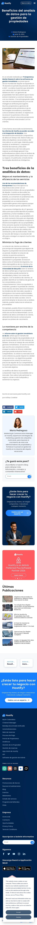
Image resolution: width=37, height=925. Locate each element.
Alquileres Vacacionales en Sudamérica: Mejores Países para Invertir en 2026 (23, 598)
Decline (18, 917)
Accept (18, 912)
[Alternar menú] (34, 3)
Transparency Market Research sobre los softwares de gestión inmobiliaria (18, 79)
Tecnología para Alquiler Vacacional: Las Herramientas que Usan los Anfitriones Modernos (24, 607)
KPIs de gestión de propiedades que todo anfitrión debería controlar (23, 616)
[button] (8, 407)
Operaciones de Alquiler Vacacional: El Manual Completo (22, 633)
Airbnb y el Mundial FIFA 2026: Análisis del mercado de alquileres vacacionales (24, 641)
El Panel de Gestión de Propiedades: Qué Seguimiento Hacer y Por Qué (24, 624)
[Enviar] (29, 476)
